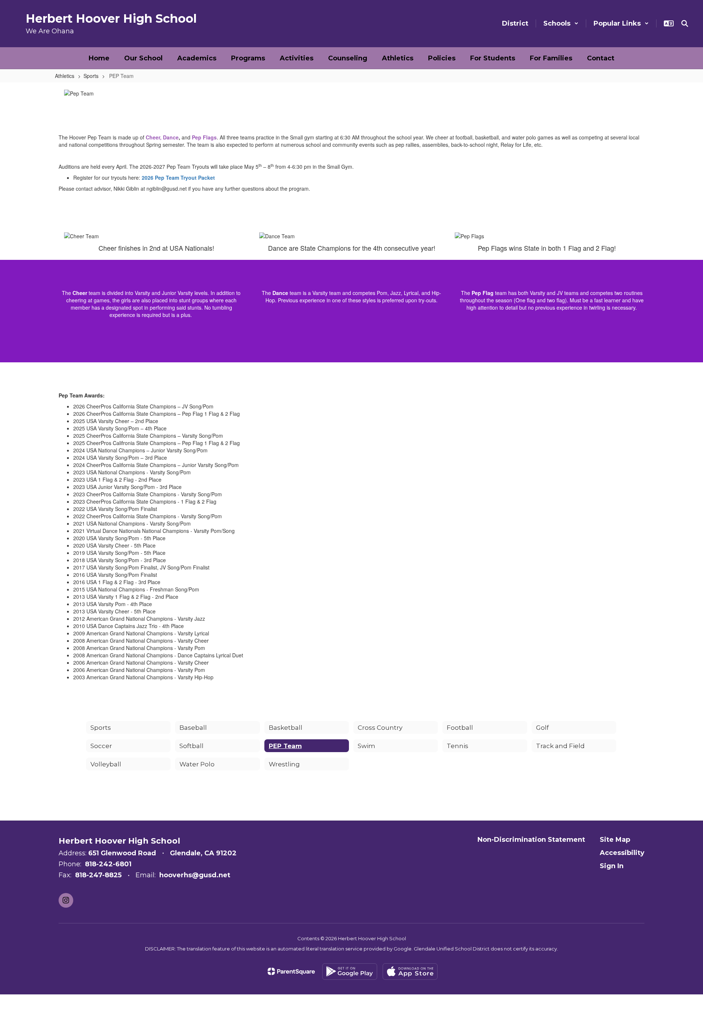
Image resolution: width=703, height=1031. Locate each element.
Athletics (64, 75)
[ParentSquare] (291, 971)
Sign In (612, 866)
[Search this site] (684, 23)
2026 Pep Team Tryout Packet (178, 177)
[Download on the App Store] (410, 971)
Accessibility (622, 853)
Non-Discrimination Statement (531, 840)
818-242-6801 (108, 864)
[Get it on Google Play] (349, 971)
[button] (561, 23)
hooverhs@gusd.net (194, 875)
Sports (90, 75)
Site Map (615, 840)
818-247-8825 (98, 875)
